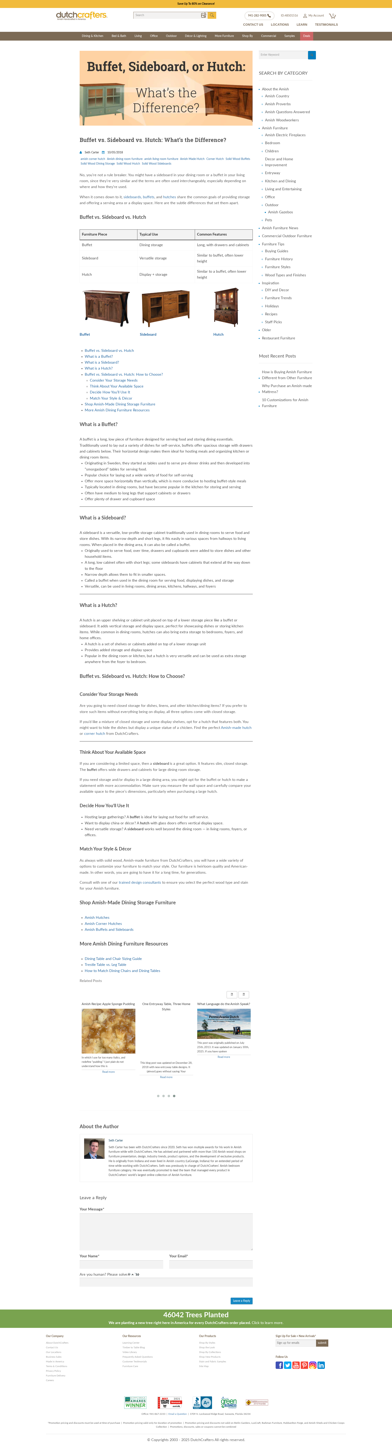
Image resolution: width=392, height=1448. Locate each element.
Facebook (279, 1365)
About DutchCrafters (57, 1343)
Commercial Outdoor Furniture (287, 236)
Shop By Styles (207, 1343)
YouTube (296, 1365)
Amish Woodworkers (282, 120)
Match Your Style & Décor (111, 398)
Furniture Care (130, 1366)
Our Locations (53, 1352)
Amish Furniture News (280, 228)
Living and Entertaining (283, 189)
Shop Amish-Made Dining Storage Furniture (120, 404)
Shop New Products (209, 1357)
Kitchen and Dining (280, 181)
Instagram (312, 1365)
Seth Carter (92, 152)
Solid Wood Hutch (128, 163)
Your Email (178, 1256)
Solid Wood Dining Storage (98, 163)
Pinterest (304, 1365)
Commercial (268, 36)
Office (154, 36)
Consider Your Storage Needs (114, 380)
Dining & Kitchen (92, 36)
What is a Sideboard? (102, 362)
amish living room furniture (161, 159)
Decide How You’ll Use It (110, 392)
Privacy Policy (53, 1371)
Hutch (218, 335)
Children (272, 151)
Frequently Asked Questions (137, 1357)
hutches (169, 197)
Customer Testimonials (134, 1361)
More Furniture (224, 36)
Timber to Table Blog (133, 1347)
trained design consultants (140, 883)
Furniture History (279, 259)
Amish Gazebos (280, 212)
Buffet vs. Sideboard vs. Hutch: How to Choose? (124, 374)
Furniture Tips (273, 244)
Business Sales (53, 1357)
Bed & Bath (119, 36)
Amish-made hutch (236, 728)
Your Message (92, 1209)
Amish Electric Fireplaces (285, 135)
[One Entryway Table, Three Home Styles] (108, 1041)
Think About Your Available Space (117, 386)
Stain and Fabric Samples (212, 1361)
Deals (306, 36)
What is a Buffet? (99, 357)
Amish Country (277, 96)
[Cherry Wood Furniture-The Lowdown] (224, 1052)
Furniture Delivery (55, 1375)
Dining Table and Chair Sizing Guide (113, 959)
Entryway (272, 173)
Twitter (287, 1365)
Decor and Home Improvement (279, 162)
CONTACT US (253, 24)
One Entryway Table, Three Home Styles (106, 1006)
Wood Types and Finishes (285, 275)
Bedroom (272, 143)
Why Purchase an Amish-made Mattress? (287, 389)
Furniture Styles (278, 267)
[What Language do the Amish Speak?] (166, 1024)
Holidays (272, 306)
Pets (268, 220)
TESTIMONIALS (326, 24)
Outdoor (171, 36)
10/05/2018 (115, 152)
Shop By (247, 36)
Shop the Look (207, 1347)
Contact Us (52, 1347)
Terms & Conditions (56, 1366)
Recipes (271, 314)
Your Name (89, 1256)
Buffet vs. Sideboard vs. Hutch (109, 351)
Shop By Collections (210, 1352)
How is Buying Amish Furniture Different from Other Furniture (287, 375)
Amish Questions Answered (287, 112)
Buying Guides (276, 251)
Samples (289, 36)
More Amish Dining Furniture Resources (117, 410)
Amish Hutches (97, 918)
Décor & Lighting (195, 36)
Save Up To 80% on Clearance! (196, 3)
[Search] (312, 55)
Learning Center (130, 1343)
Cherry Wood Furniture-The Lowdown (217, 1006)
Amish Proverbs (278, 104)
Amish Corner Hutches (103, 924)
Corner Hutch (215, 159)
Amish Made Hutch (192, 159)
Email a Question (177, 1414)
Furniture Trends (278, 298)
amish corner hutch (93, 159)
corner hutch (94, 734)
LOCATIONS (280, 24)
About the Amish (275, 89)
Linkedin (321, 1365)
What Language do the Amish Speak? (166, 1004)
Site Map (204, 1366)
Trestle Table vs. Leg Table (105, 965)
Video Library (129, 1352)
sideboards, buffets (139, 197)
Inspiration (270, 283)
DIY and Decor (277, 290)
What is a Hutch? (99, 368)
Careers (50, 1380)
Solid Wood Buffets (238, 159)
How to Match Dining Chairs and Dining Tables (122, 971)
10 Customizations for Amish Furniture (285, 403)
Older (266, 330)
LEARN (302, 24)
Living (138, 36)
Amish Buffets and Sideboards (109, 930)
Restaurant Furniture (278, 338)
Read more (108, 1077)
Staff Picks (273, 322)
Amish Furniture (275, 128)
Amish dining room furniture (125, 159)
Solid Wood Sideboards (156, 163)
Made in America (55, 1361)
